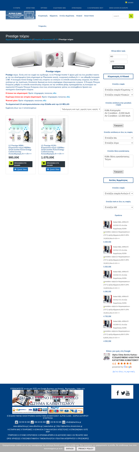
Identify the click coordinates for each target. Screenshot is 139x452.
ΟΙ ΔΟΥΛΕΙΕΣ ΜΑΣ (63, 435)
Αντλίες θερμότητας (66, 16)
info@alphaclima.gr (73, 422)
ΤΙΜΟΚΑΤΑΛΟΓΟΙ (47, 439)
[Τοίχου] (118, 159)
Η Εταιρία (16, 8)
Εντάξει (70, 449)
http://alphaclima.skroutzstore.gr (69, 426)
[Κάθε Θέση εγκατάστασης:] (118, 156)
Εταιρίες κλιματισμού (43, 39)
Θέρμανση (53, 16)
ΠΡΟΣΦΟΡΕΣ (83, 439)
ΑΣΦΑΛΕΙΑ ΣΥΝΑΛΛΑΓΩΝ (45, 430)
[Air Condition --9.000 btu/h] (118, 113)
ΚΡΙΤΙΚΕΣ (44, 8)
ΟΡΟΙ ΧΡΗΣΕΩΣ (13, 439)
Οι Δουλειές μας (59, 8)
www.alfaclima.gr (35, 426)
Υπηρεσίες (42, 26)
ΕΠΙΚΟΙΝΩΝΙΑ (76, 430)
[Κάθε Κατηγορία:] (118, 110)
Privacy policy (85, 449)
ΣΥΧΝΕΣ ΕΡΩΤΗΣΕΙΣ (28, 435)
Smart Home (89, 16)
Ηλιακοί (79, 16)
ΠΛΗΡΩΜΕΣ (27, 430)
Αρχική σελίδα (12, 39)
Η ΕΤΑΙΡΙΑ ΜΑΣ (14, 430)
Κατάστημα (30, 8)
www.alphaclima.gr (20, 426)
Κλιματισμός (43, 16)
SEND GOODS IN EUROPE (118, 8)
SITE (35, 389)
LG (56, 39)
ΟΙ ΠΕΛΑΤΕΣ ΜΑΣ (80, 435)
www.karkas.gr (49, 426)
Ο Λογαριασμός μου (95, 8)
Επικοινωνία (76, 8)
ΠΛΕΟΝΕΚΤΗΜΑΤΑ (30, 439)
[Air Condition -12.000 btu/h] (118, 116)
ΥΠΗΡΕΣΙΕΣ (13, 435)
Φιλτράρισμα (118, 67)
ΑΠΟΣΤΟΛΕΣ (63, 430)
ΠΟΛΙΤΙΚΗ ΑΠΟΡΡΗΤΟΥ (66, 439)
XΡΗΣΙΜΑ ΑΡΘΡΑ (46, 435)
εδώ (54, 93)
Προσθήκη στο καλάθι (20, 164)
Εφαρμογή (118, 125)
